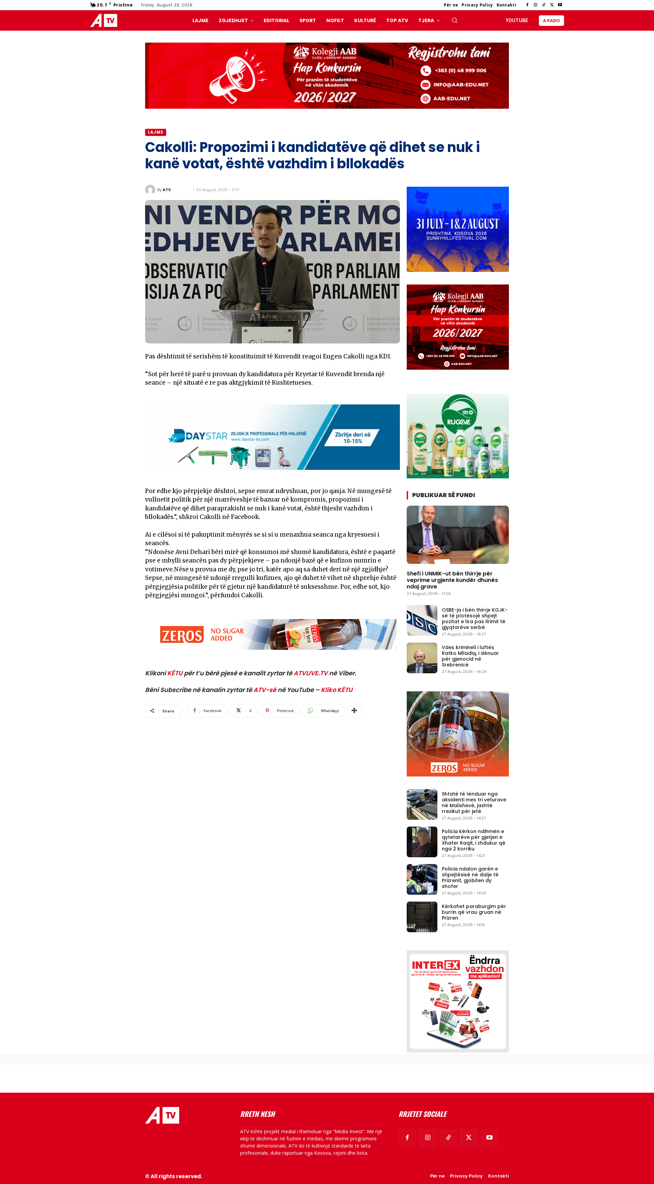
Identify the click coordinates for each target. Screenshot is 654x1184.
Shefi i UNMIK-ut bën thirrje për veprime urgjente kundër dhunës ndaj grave (452, 580)
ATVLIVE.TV (311, 673)
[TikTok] (544, 5)
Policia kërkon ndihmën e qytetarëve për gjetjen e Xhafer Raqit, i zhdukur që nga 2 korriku (473, 840)
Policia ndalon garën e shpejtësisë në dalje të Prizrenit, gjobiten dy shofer (470, 877)
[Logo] (105, 20)
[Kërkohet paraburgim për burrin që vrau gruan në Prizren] (422, 917)
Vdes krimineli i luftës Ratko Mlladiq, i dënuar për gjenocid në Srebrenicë (470, 656)
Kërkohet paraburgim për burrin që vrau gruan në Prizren (474, 912)
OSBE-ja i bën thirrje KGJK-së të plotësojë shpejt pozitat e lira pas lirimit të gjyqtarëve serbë (475, 618)
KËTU (175, 673)
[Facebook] (527, 5)
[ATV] (151, 190)
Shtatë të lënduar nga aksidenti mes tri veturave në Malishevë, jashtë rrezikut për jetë (474, 802)
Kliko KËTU (337, 690)
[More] (354, 711)
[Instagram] (535, 5)
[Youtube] (560, 5)
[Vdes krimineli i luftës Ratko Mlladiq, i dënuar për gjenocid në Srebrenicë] (422, 658)
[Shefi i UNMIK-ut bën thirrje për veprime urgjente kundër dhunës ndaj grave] (458, 535)
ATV (167, 189)
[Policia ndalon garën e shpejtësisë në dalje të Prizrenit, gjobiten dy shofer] (422, 879)
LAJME (156, 132)
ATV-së (264, 690)
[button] (454, 20)
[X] (552, 5)
